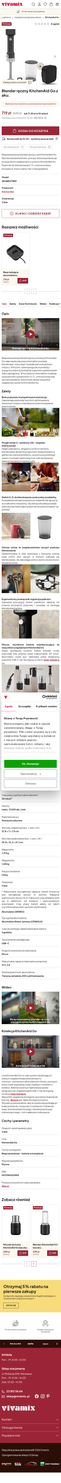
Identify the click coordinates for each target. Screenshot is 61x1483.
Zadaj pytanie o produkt (14, 82)
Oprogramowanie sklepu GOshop (20, 1454)
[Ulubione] (45, 4)
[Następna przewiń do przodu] (33, 291)
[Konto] (39, 4)
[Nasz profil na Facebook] (37, 1396)
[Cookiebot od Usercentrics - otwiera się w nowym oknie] (43, 697)
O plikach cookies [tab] (46, 706)
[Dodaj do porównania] (40, 147)
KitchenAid (8, 191)
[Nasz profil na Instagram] (43, 1396)
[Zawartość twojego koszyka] (51, 4)
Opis (4, 303)
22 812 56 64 (14, 1391)
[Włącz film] (30, 334)
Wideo (43, 303)
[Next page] (55, 56)
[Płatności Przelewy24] (31, 1464)
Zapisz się (11, 1305)
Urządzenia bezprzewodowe (28, 17)
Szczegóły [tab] (24, 706)
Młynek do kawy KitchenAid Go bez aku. (15, 1246)
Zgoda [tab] (8, 706)
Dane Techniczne (28, 303)
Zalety (12, 303)
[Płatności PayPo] (6, 1464)
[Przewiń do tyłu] (27, 291)
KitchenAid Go (52, 17)
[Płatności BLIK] (18, 1464)
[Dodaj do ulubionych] (14, 147)
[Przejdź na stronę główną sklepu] (12, 4)
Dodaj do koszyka (33, 131)
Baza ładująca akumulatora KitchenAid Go (11, 274)
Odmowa (30, 783)
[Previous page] (6, 56)
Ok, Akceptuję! (30, 763)
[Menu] (57, 4)
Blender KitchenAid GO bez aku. (45, 1246)
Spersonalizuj (29, 773)
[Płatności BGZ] (50, 1464)
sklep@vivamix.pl (18, 1396)
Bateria (14, 1100)
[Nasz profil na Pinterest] (48, 1396)
